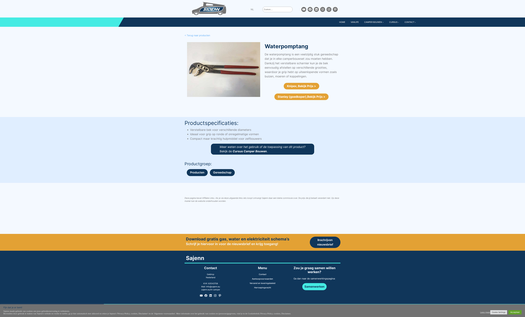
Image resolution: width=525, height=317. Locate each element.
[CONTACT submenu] (415, 22)
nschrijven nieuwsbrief (325, 242)
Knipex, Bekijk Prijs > (301, 86)
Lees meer (485, 312)
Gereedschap (222, 172)
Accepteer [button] (515, 312)
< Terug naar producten (197, 35)
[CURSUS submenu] (398, 22)
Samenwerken (314, 286)
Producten (197, 172)
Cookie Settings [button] (498, 312)
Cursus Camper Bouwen (250, 151)
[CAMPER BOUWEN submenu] (383, 22)
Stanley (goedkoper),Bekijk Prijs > (301, 96)
